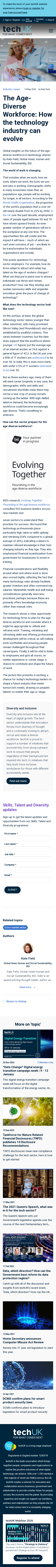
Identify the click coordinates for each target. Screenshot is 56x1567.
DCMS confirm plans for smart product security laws (24, 1400)
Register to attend (28, 1558)
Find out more (18, 781)
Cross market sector (15, 927)
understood (39, 357)
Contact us (40, 20)
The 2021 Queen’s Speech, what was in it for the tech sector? (28, 1208)
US (16, 345)
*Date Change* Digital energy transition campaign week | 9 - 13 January (25, 1070)
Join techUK (29, 20)
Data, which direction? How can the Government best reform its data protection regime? (27, 1274)
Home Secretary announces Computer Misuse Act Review (23, 1340)
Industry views (11, 89)
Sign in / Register (12, 20)
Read (25, 987)
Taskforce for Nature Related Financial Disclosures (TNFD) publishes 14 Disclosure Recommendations (23, 1140)
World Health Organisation (18, 202)
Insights (12, 43)
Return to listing (16, 1001)
